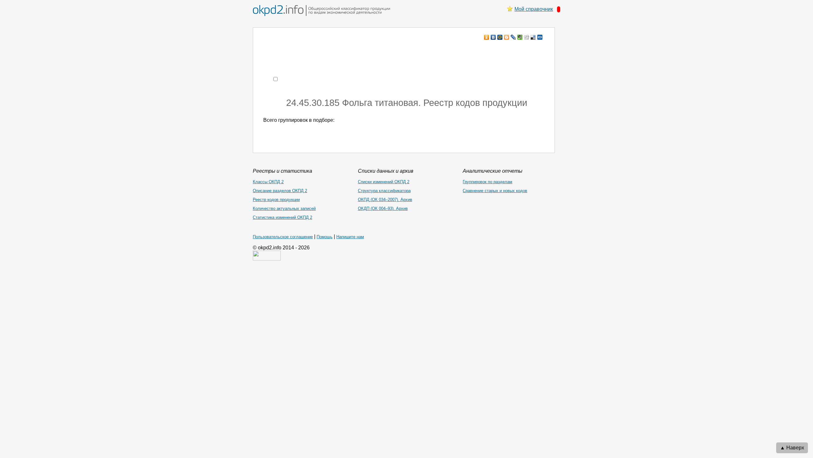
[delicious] (533, 37)
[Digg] (526, 37)
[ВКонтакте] (493, 37)
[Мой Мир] (500, 37)
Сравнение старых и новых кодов (495, 190)
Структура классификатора (384, 190)
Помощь (325, 236)
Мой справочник (533, 9)
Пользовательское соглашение (283, 236)
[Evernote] (520, 37)
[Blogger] (506, 37)
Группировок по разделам (487, 181)
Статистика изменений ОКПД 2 (282, 217)
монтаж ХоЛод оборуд (326, 49)
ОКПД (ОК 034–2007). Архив (385, 199)
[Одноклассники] (486, 37)
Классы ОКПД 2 (268, 181)
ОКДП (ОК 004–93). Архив (383, 208)
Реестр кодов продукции (276, 199)
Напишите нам (350, 236)
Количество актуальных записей (284, 208)
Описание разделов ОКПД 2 (280, 190)
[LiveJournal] (513, 37)
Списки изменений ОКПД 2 (383, 181)
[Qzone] (540, 37)
